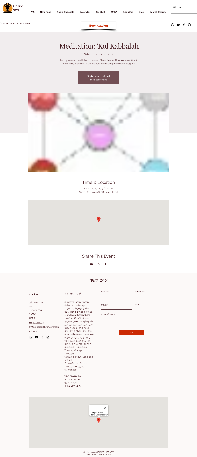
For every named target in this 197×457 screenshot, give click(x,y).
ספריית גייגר (18, 7)
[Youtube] (178, 24)
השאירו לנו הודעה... (109, 314)
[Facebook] (183, 24)
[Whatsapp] (172, 24)
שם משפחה (140, 292)
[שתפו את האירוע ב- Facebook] (105, 264)
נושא (137, 305)
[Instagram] (189, 24)
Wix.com (106, 454)
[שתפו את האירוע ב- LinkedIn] (91, 264)
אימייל (104, 305)
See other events (98, 79)
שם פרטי (105, 292)
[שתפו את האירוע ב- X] (98, 264)
